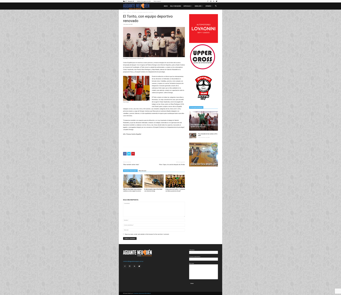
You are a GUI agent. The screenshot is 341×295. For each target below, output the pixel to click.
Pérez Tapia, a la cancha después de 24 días (172, 164)
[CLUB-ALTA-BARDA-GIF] (203, 166)
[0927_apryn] (203, 102)
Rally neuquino (157, 1)
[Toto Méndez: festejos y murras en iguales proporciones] (203, 121)
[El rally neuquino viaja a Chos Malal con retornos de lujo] (154, 181)
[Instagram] (210, 1)
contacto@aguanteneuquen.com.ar (133, 261)
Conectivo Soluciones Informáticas (142, 293)
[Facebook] (207, 1)
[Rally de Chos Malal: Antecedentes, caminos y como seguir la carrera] (132, 181)
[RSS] (213, 1)
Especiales (187, 6)
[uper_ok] (202, 69)
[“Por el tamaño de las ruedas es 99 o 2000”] (192, 135)
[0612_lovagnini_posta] (203, 42)
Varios (129, 12)
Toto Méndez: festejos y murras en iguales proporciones (203, 126)
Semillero (198, 6)
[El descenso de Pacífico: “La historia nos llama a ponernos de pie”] (175, 181)
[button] (216, 6)
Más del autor (142, 170)
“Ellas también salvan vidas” (131, 164)
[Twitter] (216, 1)
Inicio (166, 6)
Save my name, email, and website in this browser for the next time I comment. (147, 234)
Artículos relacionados (130, 170)
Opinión (208, 6)
